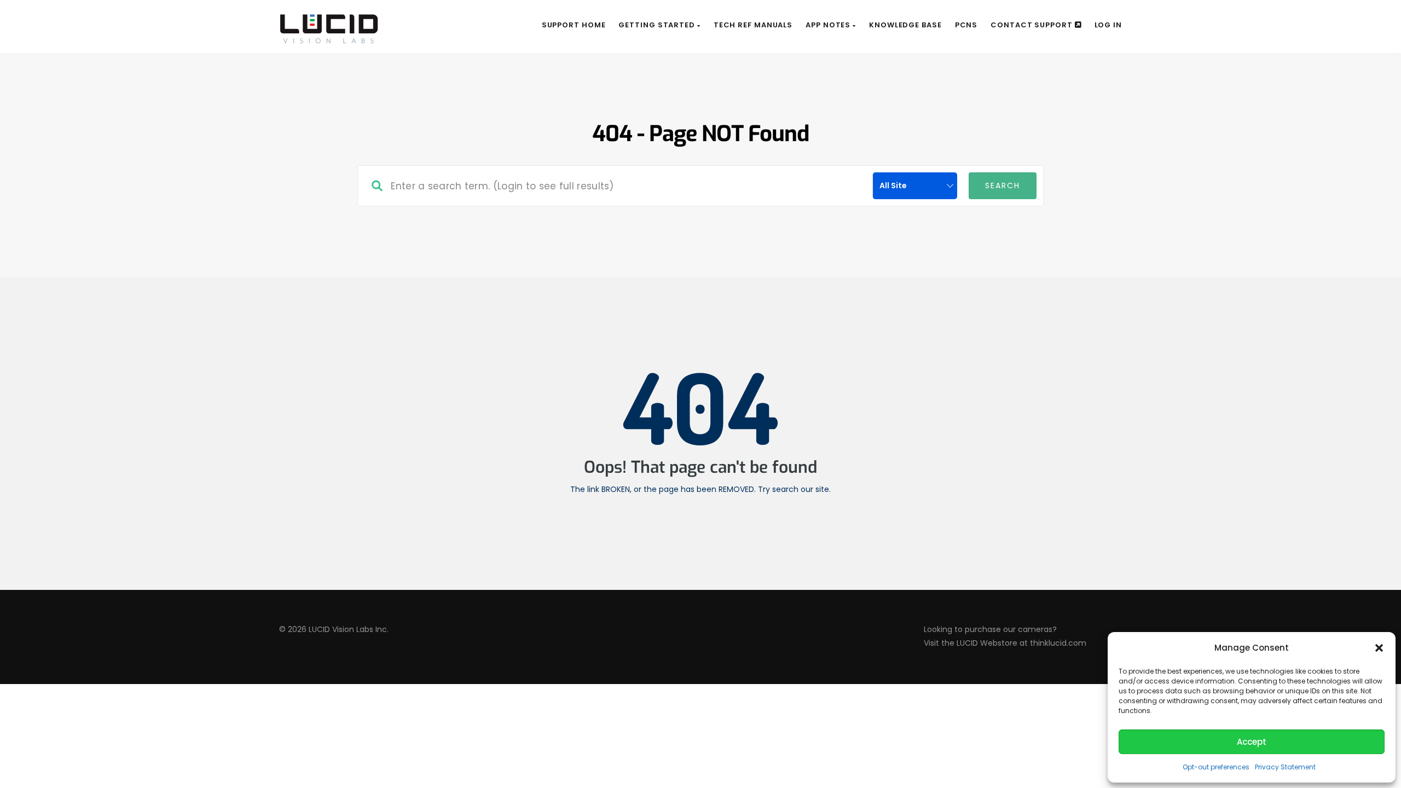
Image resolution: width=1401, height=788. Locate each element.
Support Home (574, 25)
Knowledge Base (905, 25)
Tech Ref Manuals (753, 25)
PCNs (966, 25)
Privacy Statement (1285, 767)
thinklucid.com (1058, 643)
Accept (1251, 742)
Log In (1108, 25)
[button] (1379, 647)
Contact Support (1032, 25)
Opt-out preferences (1216, 767)
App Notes (829, 25)
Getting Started (657, 25)
